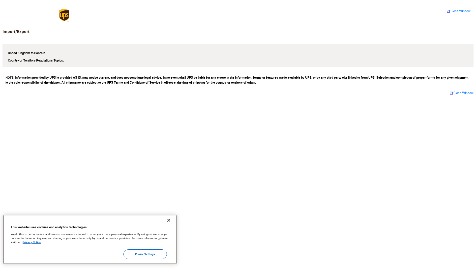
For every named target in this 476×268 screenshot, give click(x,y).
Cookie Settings (145, 254)
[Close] (168, 220)
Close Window (460, 11)
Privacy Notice (32, 242)
